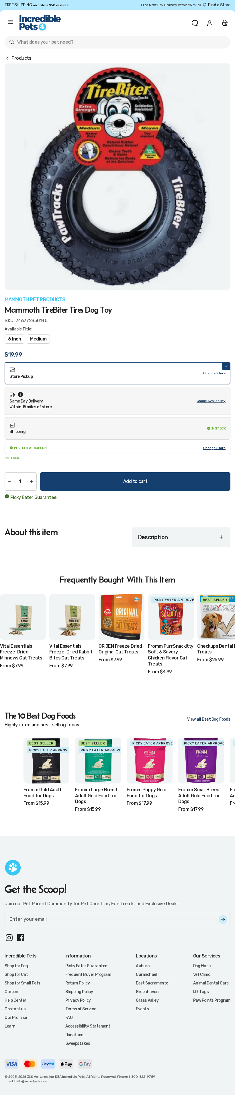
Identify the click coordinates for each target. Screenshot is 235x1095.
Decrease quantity (10, 481)
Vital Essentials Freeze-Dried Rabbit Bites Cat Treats (71, 652)
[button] (117, 373)
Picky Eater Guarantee (33, 497)
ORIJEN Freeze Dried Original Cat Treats (120, 649)
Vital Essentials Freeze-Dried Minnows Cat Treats (21, 652)
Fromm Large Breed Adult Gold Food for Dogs (96, 795)
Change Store (214, 373)
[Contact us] (195, 23)
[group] (117, 176)
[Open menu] (10, 23)
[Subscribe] (223, 919)
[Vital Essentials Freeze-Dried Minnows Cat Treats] (23, 617)
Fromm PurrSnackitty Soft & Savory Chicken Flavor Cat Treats (170, 655)
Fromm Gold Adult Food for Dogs (42, 792)
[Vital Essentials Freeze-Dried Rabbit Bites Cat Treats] (72, 617)
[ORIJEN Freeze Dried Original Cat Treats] (121, 617)
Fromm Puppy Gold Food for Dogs (146, 792)
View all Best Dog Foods (208, 719)
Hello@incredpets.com (31, 1081)
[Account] (210, 23)
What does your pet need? (41, 43)
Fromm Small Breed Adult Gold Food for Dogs (199, 795)
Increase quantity (31, 481)
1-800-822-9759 (141, 1077)
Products (21, 58)
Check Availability (211, 401)
